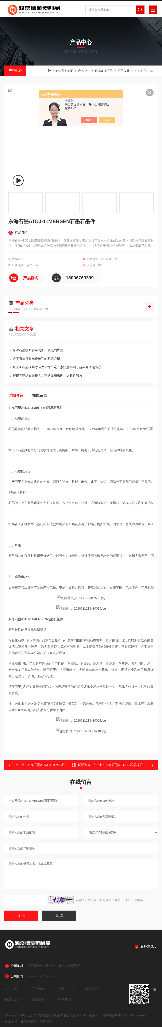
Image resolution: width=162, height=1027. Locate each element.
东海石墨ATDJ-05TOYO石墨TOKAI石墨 (55, 765)
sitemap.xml (144, 1015)
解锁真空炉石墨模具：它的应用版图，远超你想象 (47, 375)
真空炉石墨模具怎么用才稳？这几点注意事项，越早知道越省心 (57, 367)
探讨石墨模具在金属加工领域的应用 (38, 350)
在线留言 (39, 395)
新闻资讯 (91, 989)
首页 (70, 70)
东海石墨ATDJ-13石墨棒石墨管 (127, 765)
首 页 (11, 989)
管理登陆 (46, 1021)
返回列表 (84, 765)
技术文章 (11, 999)
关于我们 (37, 989)
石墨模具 (124, 70)
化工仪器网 (28, 1021)
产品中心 (15, 70)
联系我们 (64, 999)
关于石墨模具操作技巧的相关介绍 (36, 358)
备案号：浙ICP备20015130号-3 (111, 1015)
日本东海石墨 (104, 70)
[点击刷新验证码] (61, 900)
